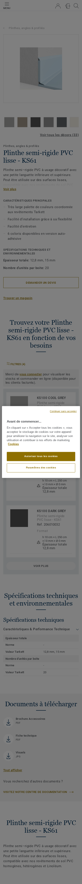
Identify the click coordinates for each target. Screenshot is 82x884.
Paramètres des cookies (41, 467)
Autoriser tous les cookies (41, 456)
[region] (41, 442)
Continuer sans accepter (63, 411)
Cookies (13, 444)
